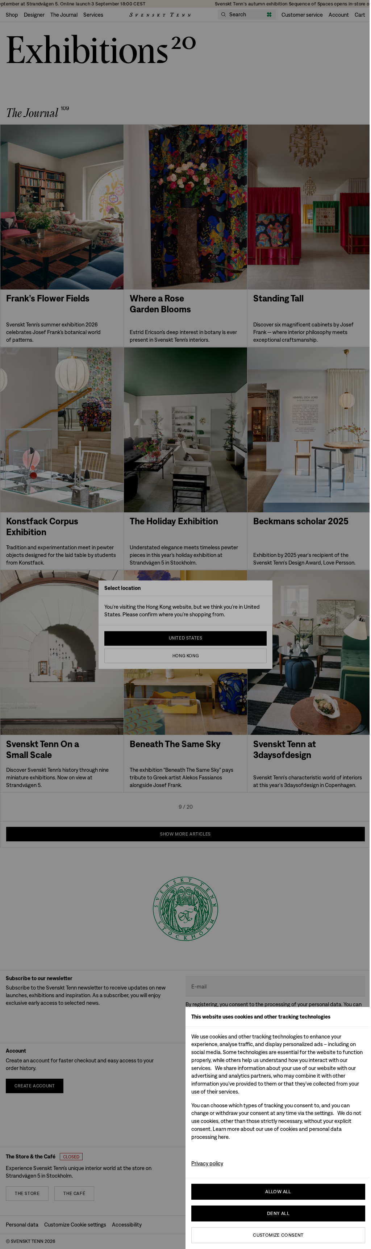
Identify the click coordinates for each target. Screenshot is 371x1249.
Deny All (278, 1213)
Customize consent (278, 1235)
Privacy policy (207, 1163)
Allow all (278, 1191)
